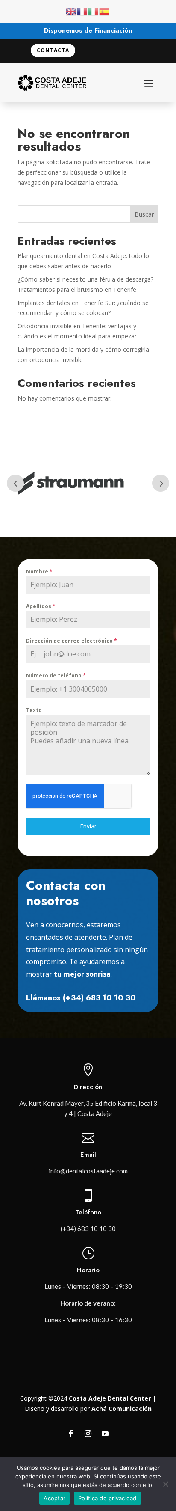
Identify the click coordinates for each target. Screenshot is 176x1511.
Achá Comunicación (121, 1408)
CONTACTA (53, 50)
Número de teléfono (56, 675)
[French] (82, 11)
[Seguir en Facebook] (71, 1433)
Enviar (88, 826)
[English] (71, 11)
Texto (34, 710)
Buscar (144, 214)
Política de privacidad (107, 1498)
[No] (165, 1484)
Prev (15, 483)
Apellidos (41, 606)
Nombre (39, 571)
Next (160, 483)
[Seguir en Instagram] (88, 1433)
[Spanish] (104, 11)
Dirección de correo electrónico (71, 640)
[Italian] (93, 11)
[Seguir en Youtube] (105, 1433)
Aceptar (54, 1498)
